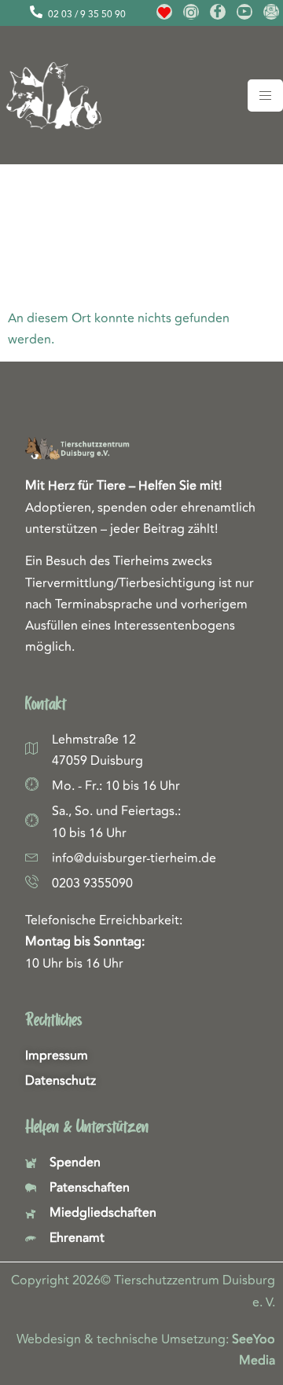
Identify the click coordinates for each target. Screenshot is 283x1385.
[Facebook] (218, 12)
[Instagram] (191, 12)
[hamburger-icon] (265, 95)
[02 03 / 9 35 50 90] (36, 12)
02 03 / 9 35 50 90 (87, 14)
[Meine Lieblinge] (164, 12)
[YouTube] (244, 12)
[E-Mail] (271, 12)
